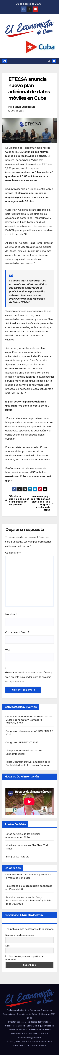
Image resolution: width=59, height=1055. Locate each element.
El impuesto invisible (17, 856)
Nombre (11, 614)
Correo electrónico (17, 632)
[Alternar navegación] (27, 61)
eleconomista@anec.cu (29, 1037)
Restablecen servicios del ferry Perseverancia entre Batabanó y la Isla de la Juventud (28, 900)
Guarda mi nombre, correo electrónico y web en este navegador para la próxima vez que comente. (28, 677)
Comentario (13, 552)
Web (7, 650)
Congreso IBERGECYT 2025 (21, 742)
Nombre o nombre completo (19, 935)
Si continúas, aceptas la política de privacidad (24, 957)
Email (7, 945)
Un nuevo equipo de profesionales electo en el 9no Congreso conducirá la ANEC (40, 503)
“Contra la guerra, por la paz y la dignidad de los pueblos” (19, 500)
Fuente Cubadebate (24, 106)
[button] (49, 60)
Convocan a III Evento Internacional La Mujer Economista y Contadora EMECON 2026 (28, 720)
